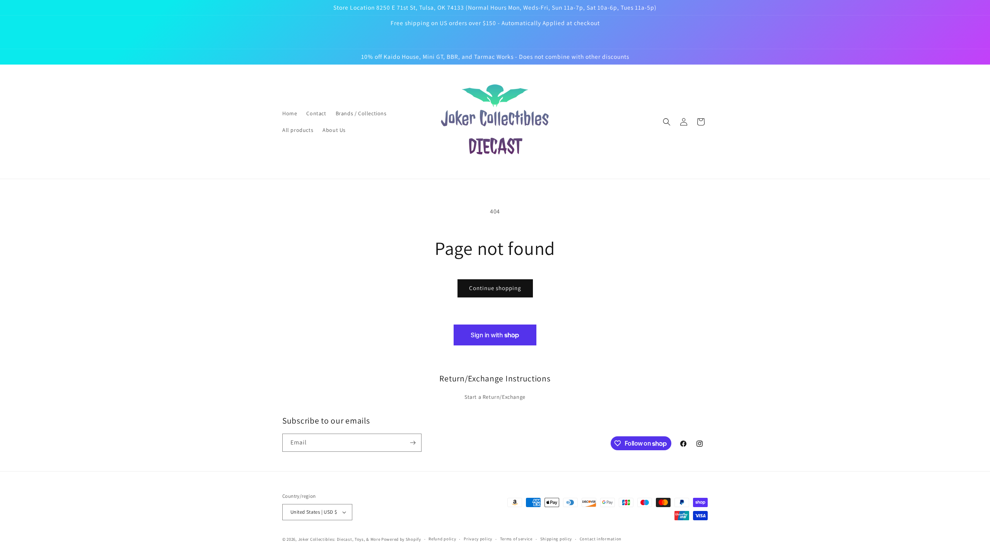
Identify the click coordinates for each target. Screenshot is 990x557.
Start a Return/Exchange (495, 396)
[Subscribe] (412, 443)
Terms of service (516, 539)
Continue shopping (495, 288)
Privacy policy (478, 539)
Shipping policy (556, 539)
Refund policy (442, 539)
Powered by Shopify (401, 539)
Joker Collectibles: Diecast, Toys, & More (339, 539)
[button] (666, 121)
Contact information (600, 539)
